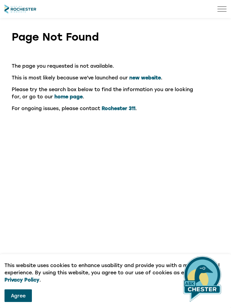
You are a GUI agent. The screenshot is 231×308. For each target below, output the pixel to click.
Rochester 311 (118, 108)
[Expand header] (222, 9)
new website (145, 77)
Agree (18, 295)
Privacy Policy (22, 279)
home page (68, 96)
